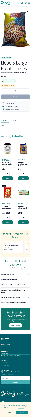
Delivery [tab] (13, 120)
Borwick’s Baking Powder (7, 163)
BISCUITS (20, 203)
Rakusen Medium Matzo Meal (23, 164)
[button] (27, 11)
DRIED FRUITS (6, 203)
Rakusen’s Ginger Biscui (22, 207)
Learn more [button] (21, 408)
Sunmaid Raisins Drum (6, 207)
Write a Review (15, 325)
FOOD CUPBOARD (6, 57)
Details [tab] (5, 120)
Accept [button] (22, 412)
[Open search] (18, 3)
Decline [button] (9, 412)
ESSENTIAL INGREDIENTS (6, 160)
